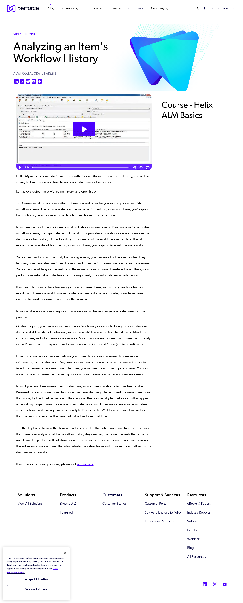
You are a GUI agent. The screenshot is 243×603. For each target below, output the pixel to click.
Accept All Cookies (36, 579)
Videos (192, 521)
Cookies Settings (36, 589)
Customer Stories (114, 504)
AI (49, 8)
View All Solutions (30, 504)
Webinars (194, 539)
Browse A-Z (68, 504)
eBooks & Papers (199, 504)
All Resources (196, 557)
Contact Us (226, 8)
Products (92, 8)
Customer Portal (156, 504)
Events (192, 530)
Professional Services (159, 521)
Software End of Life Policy (163, 512)
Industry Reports (198, 512)
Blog (190, 548)
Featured (66, 512)
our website (85, 464)
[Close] (65, 553)
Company (158, 8)
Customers (135, 8)
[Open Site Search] (197, 8)
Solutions (68, 8)
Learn (113, 8)
